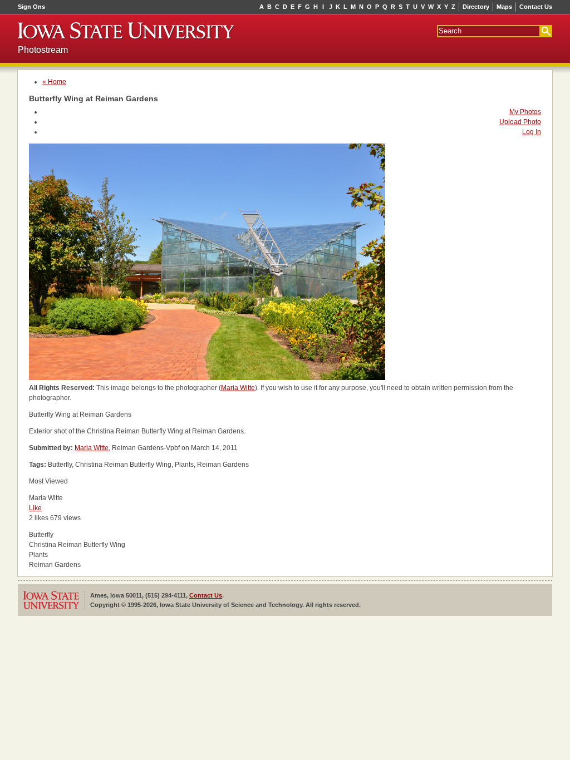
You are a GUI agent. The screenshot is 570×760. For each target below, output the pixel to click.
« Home (54, 82)
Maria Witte (238, 388)
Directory (476, 6)
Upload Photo (520, 122)
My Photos (525, 112)
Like (35, 508)
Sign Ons (31, 6)
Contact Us (535, 6)
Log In (531, 132)
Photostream (43, 50)
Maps (504, 6)
